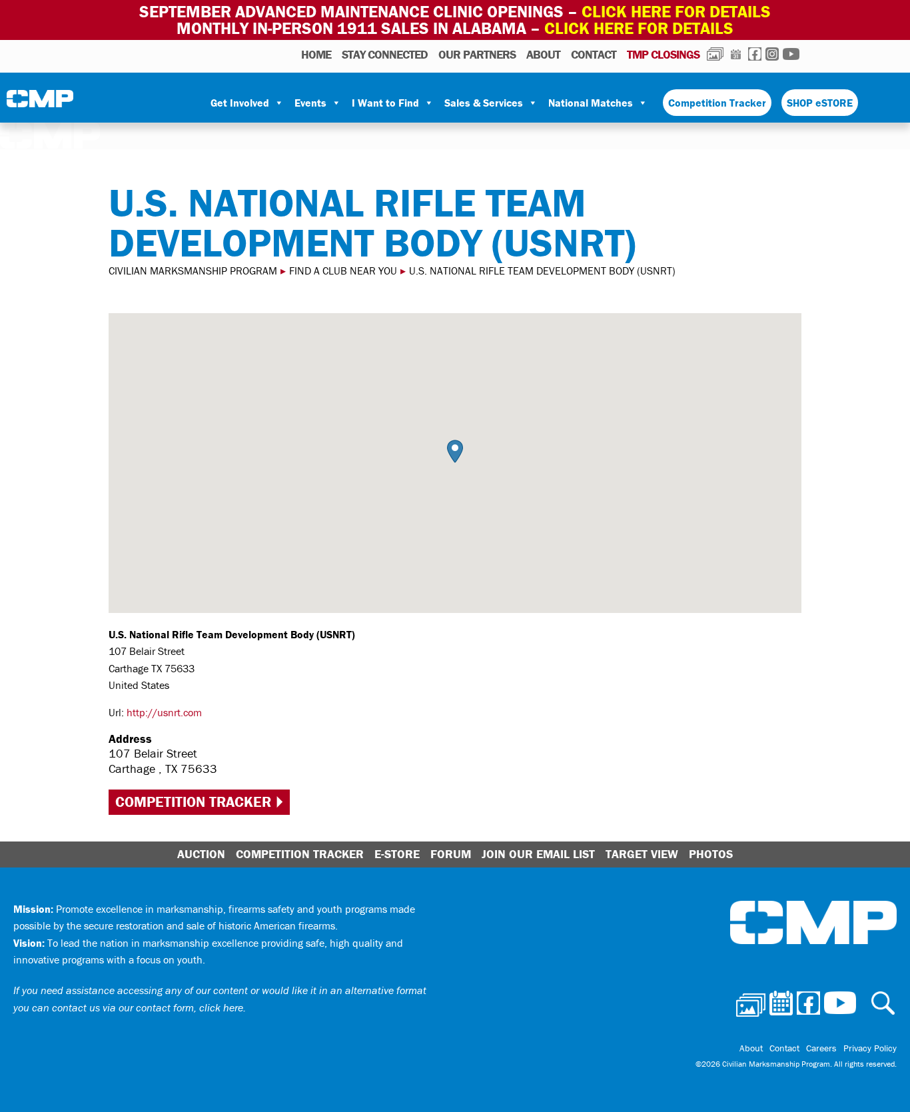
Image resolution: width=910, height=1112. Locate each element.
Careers (821, 1048)
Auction (201, 853)
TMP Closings (663, 54)
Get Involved (240, 102)
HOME (316, 54)
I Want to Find (385, 102)
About (543, 54)
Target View (642, 853)
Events (310, 102)
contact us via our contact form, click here (147, 1007)
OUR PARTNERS (477, 54)
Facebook (754, 54)
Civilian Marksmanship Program (40, 103)
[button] (455, 451)
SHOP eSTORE (820, 102)
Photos (715, 54)
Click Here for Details (638, 28)
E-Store (397, 853)
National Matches (590, 102)
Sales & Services (483, 102)
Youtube (791, 54)
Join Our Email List (538, 853)
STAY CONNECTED (385, 54)
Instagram (772, 54)
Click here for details (676, 11)
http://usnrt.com (164, 712)
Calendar (735, 54)
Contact (593, 54)
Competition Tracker (717, 102)
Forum (450, 853)
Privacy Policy (870, 1048)
